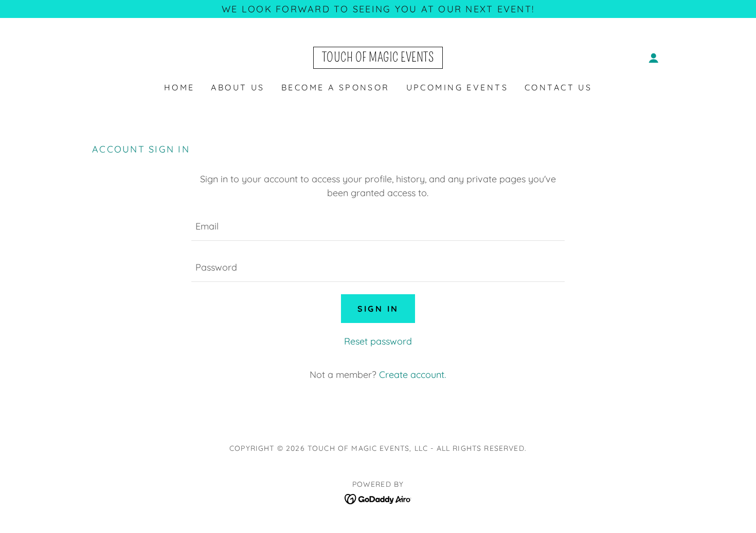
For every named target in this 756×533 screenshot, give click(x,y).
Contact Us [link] (558, 87)
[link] (378, 58)
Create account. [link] (412, 374)
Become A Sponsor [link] (335, 87)
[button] (653, 58)
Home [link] (179, 87)
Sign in (378, 308)
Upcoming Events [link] (457, 87)
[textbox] (377, 226)
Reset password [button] (378, 341)
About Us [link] (237, 87)
